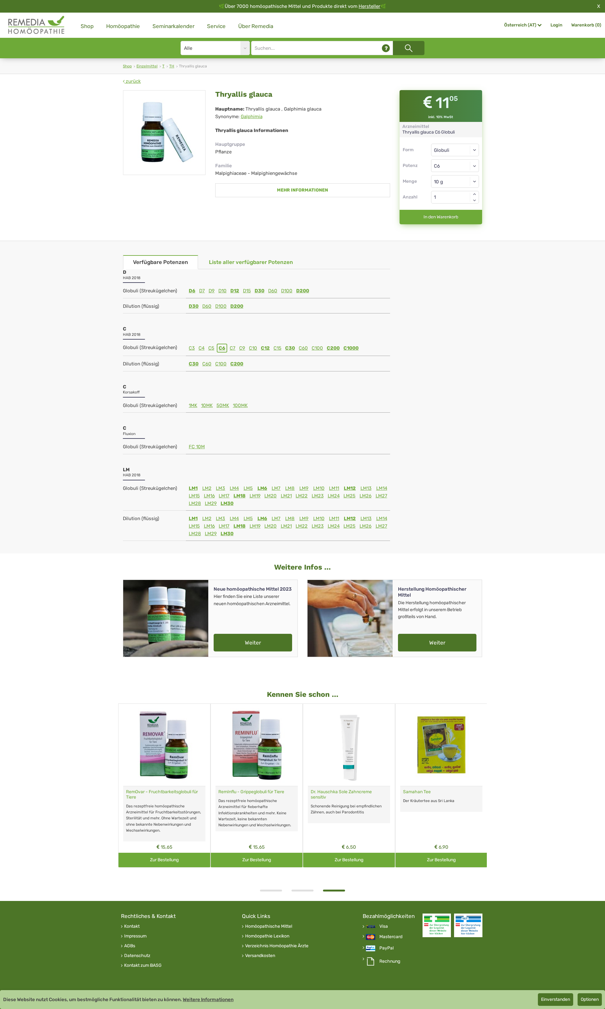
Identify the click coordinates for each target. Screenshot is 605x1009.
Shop (87, 26)
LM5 (248, 488)
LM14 (381, 488)
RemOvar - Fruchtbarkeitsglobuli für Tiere (162, 794)
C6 (222, 348)
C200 (333, 348)
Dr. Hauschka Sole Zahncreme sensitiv (341, 794)
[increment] (474, 194)
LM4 (234, 488)
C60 (303, 348)
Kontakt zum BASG (143, 965)
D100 (286, 291)
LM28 (195, 503)
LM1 (193, 488)
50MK (222, 405)
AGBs (129, 946)
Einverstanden (555, 999)
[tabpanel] (349, 785)
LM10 (319, 488)
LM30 (227, 503)
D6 (192, 291)
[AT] (36, 25)
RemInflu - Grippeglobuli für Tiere (251, 791)
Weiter (253, 642)
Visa (383, 926)
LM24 (334, 496)
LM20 (270, 496)
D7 (202, 291)
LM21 (286, 496)
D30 (259, 291)
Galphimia (251, 116)
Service (216, 26)
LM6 (262, 488)
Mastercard (390, 937)
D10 (222, 291)
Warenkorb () (586, 25)
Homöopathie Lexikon (267, 936)
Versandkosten (260, 956)
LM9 (303, 488)
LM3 (220, 488)
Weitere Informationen (208, 999)
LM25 (349, 496)
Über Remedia (255, 26)
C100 (317, 348)
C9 (242, 348)
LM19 (255, 496)
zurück (132, 81)
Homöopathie (123, 26)
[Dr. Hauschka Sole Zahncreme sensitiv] (349, 745)
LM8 (290, 488)
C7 (232, 348)
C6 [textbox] (437, 166)
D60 (272, 291)
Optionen (590, 999)
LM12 (350, 488)
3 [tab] (334, 890)
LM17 (224, 496)
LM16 (209, 496)
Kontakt (132, 926)
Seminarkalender (173, 26)
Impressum (135, 936)
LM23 (318, 496)
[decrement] (474, 200)
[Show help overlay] (386, 48)
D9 (212, 291)
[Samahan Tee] (441, 745)
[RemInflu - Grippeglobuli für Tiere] (257, 745)
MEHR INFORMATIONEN (302, 190)
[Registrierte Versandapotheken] (437, 925)
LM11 (334, 488)
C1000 (351, 348)
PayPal (386, 948)
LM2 (206, 488)
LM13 (366, 488)
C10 (253, 348)
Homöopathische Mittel (268, 926)
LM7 (276, 488)
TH (171, 66)
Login (556, 25)
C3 (192, 348)
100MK (240, 405)
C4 (202, 348)
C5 (211, 348)
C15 (277, 348)
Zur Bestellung (164, 860)
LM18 (239, 496)
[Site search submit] (408, 48)
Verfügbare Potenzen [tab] (160, 262)
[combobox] (455, 165)
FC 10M (197, 447)
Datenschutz (137, 956)
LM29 (211, 503)
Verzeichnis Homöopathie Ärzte (276, 946)
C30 (290, 348)
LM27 (381, 496)
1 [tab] (271, 890)
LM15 (194, 496)
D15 (247, 291)
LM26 (366, 496)
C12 (265, 348)
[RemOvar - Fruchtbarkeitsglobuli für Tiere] (164, 745)
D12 (234, 291)
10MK (207, 405)
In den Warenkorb (441, 217)
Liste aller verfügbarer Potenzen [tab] (251, 262)
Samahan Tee (417, 791)
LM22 (302, 496)
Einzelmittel (147, 66)
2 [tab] (302, 890)
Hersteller (369, 6)
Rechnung (389, 961)
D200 (302, 291)
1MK (193, 405)
